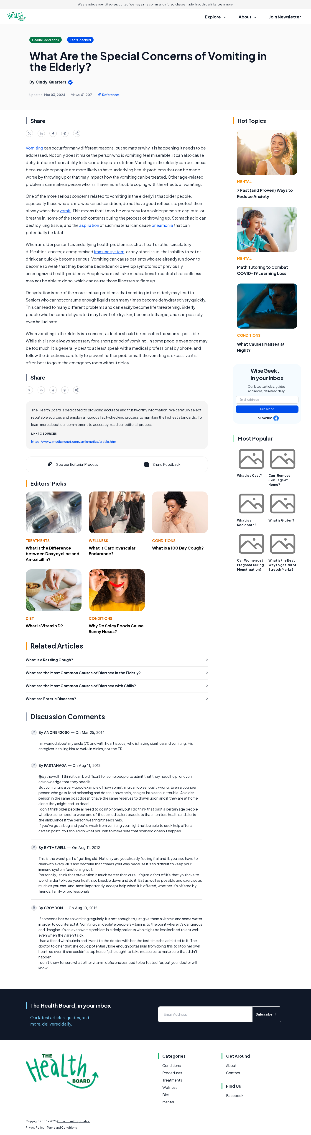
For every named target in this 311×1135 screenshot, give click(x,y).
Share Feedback (166, 464)
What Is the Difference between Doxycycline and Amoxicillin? (52, 553)
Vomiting (34, 147)
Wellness (98, 540)
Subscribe (267, 409)
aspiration (89, 225)
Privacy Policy (35, 1127)
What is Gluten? (281, 520)
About (231, 1065)
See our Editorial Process (77, 464)
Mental (244, 181)
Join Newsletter (285, 16)
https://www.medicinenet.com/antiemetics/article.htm (73, 441)
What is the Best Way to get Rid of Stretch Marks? (282, 564)
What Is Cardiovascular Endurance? (112, 550)
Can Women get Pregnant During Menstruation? (250, 564)
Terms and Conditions (62, 1127)
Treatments (38, 540)
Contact (233, 1072)
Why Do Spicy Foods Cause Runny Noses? (116, 628)
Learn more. (225, 4)
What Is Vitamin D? (44, 625)
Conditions (164, 540)
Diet (30, 618)
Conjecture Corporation (73, 1121)
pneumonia (162, 225)
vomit (65, 210)
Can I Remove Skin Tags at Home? (279, 479)
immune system (109, 251)
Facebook (234, 1095)
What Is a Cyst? (249, 475)
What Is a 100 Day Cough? (178, 547)
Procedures (172, 1072)
